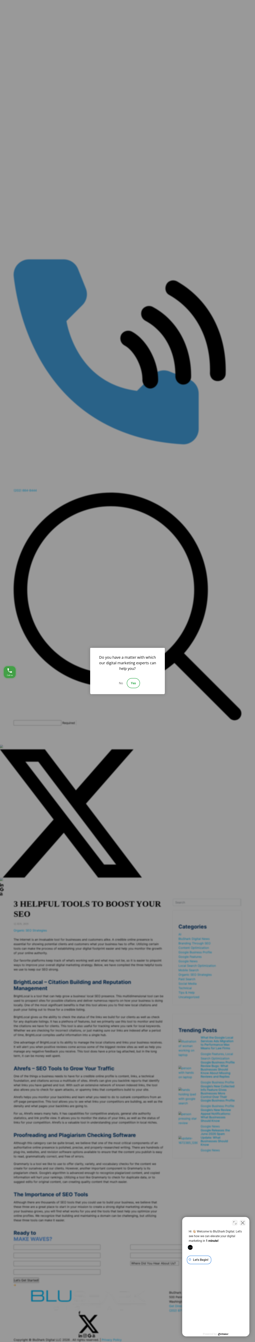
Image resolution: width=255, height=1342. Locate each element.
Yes (133, 683)
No (121, 683)
